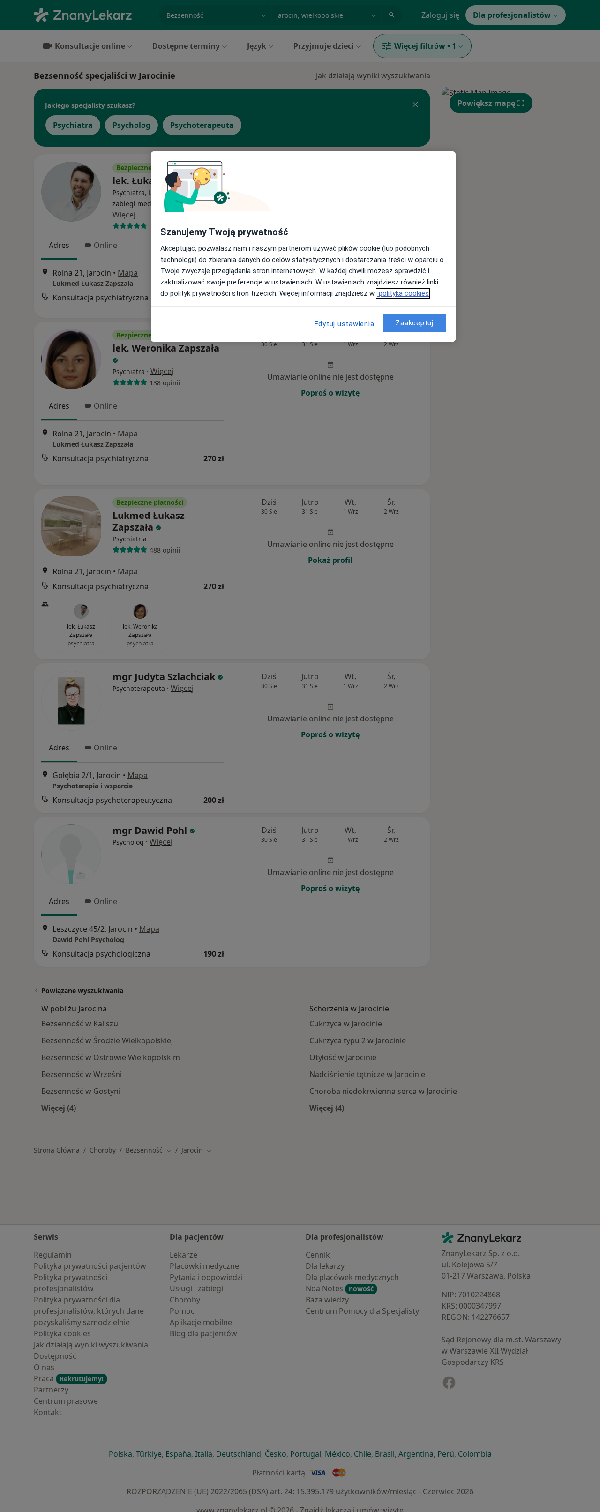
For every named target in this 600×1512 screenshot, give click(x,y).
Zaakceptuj (415, 322)
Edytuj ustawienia (345, 324)
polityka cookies (403, 293)
